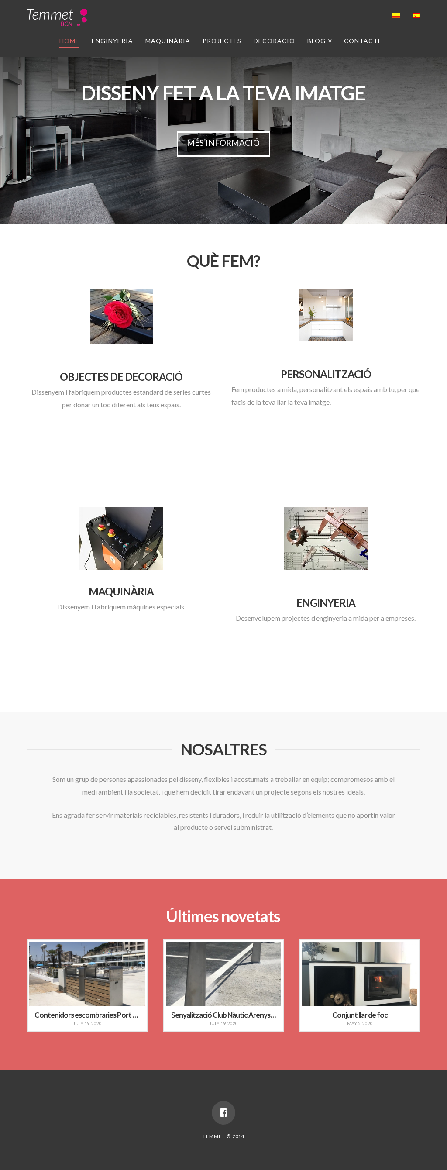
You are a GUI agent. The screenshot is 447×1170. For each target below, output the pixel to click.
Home (69, 41)
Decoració (274, 41)
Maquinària (167, 41)
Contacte (363, 41)
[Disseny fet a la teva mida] (57, 16)
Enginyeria (112, 41)
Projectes (222, 41)
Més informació (223, 143)
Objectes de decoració (121, 376)
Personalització (326, 374)
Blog (318, 39)
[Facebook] (223, 1113)
